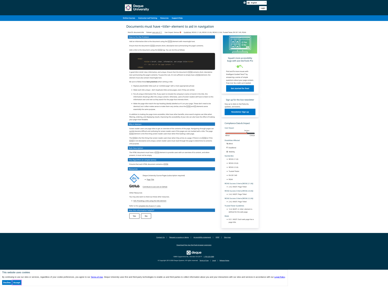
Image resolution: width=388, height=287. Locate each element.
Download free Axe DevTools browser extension (194, 245)
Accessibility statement (202, 237)
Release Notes (224, 260)
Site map (227, 237)
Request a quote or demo (179, 237)
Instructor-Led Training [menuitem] (147, 18)
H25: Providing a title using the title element (149, 201)
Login (263, 8)
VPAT (217, 237)
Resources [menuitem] (164, 18)
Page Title (150, 179)
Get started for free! (240, 88)
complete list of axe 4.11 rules (149, 206)
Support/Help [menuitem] (177, 18)
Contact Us (160, 237)
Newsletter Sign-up (240, 112)
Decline (7, 282)
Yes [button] (134, 216)
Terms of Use (97, 277)
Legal (214, 260)
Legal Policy (279, 277)
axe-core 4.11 (157, 32)
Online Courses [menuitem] (129, 18)
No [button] (146, 216)
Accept (16, 282)
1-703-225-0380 (209, 257)
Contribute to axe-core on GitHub (155, 187)
